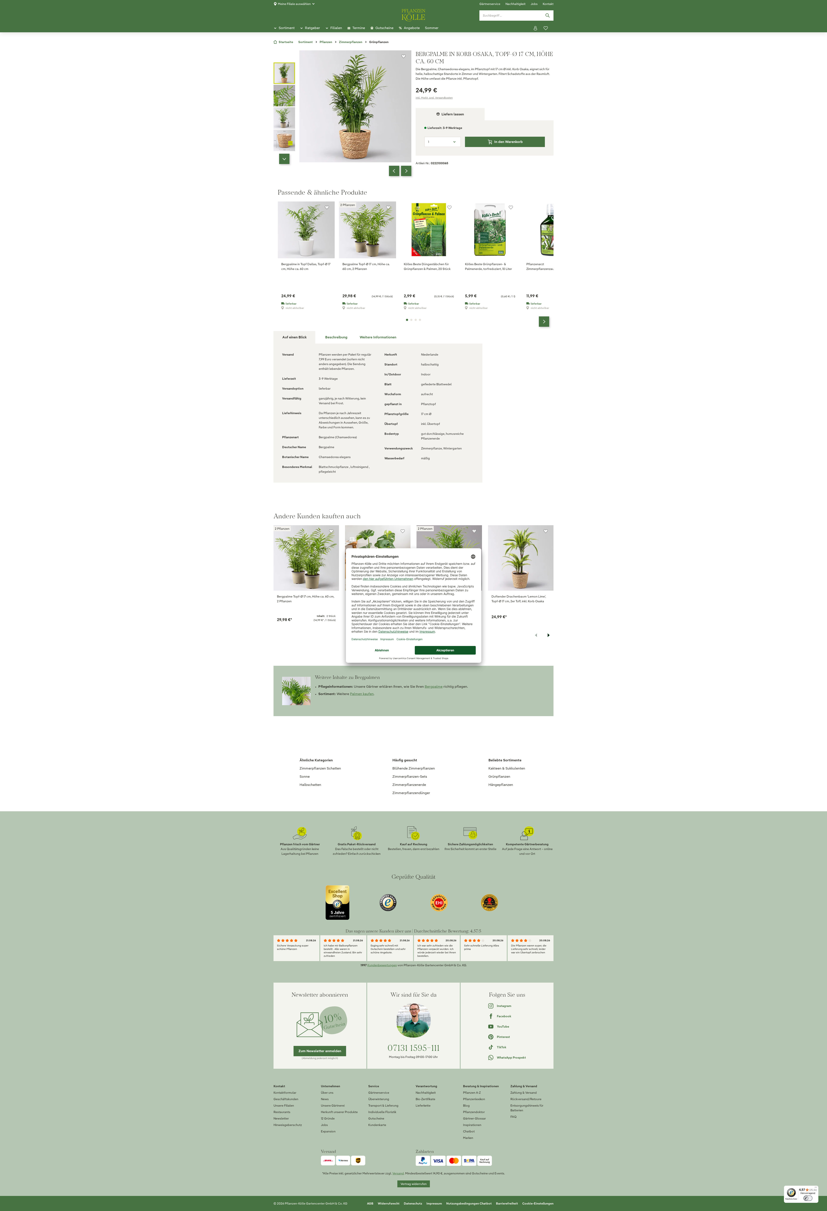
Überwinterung (378, 1099)
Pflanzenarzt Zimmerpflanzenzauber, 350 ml (547, 266)
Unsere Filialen (284, 1105)
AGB (370, 1203)
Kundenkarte (377, 1125)
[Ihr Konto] (535, 28)
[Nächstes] (406, 171)
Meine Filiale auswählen (294, 4)
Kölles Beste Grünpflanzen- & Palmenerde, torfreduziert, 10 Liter (488, 266)
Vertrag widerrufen (414, 1184)
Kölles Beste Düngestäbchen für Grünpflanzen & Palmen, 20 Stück (427, 266)
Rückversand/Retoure (525, 1099)
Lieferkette (423, 1105)
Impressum (434, 1203)
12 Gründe (328, 1118)
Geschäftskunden (286, 1099)
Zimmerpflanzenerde (409, 784)
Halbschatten (310, 784)
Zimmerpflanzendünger (411, 793)
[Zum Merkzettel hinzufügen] (403, 56)
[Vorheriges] (394, 171)
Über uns (327, 1093)
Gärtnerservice (489, 4)
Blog (466, 1105)
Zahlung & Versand (523, 1093)
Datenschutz (413, 1203)
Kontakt (548, 4)
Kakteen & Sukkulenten (506, 768)
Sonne (305, 776)
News (325, 1099)
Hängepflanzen (500, 784)
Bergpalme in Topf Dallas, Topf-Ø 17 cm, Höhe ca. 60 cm (305, 266)
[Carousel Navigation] (400, 171)
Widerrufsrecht (389, 1203)
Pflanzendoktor (474, 1112)
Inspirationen (472, 1125)
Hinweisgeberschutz (288, 1125)
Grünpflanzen (499, 776)
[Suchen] (547, 15)
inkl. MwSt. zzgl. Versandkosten (434, 97)
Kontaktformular (285, 1093)
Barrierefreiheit (507, 1203)
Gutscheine (376, 1118)
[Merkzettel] (546, 28)
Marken (468, 1138)
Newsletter (281, 1118)
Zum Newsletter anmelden (319, 1051)
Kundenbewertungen (382, 965)
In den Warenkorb (508, 141)
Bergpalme (434, 686)
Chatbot (469, 1131)
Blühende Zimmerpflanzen (413, 768)
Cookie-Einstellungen (537, 1203)
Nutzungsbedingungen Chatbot (469, 1203)
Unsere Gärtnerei (333, 1105)
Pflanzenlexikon (474, 1099)
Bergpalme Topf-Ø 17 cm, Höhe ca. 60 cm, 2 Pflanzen (366, 266)
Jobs (534, 4)
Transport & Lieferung (383, 1105)
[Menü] (815, 1188)
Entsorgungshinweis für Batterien (526, 1108)
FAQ (513, 1117)
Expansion (328, 1131)
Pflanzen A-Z (472, 1093)
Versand (398, 1173)
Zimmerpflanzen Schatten (320, 768)
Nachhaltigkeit (515, 4)
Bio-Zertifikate (425, 1099)
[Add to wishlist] (331, 531)
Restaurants (282, 1112)
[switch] (808, 1198)
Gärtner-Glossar (474, 1118)
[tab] (336, 337)
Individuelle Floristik (382, 1112)
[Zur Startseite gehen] (413, 14)
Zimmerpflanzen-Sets (409, 776)
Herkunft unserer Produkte (339, 1112)
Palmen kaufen (362, 694)
